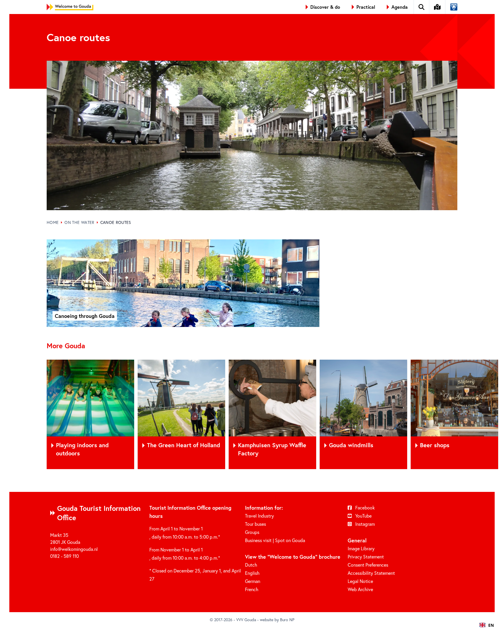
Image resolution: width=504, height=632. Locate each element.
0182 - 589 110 (64, 556)
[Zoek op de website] (421, 7)
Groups (252, 532)
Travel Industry (259, 516)
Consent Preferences (368, 565)
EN (491, 625)
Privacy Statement (366, 556)
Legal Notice (360, 581)
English (252, 573)
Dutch (251, 565)
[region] (252, 414)
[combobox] (486, 625)
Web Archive (360, 589)
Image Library (361, 548)
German (252, 581)
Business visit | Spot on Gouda (275, 540)
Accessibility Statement (371, 573)
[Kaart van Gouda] (437, 7)
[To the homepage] (70, 7)
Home (53, 222)
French (251, 589)
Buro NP (287, 619)
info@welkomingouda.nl (74, 549)
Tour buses (255, 524)
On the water (79, 222)
